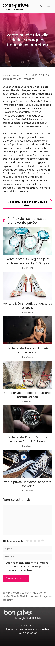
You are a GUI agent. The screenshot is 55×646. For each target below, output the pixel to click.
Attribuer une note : (14, 541)
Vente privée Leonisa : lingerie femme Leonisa (27, 350)
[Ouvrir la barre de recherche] (41, 7)
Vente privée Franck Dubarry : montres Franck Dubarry (27, 439)
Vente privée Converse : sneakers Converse (27, 484)
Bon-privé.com (11, 592)
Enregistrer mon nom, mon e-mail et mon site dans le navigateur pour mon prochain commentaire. (28, 566)
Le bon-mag (29, 592)
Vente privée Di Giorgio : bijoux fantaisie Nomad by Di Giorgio (27, 261)
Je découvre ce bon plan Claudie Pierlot (27, 203)
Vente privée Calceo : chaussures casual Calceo (27, 395)
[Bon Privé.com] (16, 6)
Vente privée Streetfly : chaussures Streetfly (27, 306)
